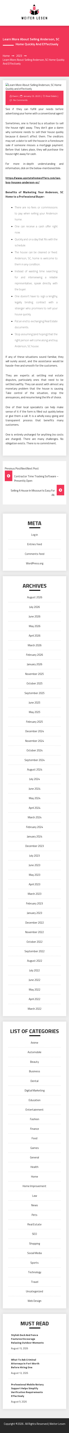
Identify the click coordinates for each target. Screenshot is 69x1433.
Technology (34, 1272)
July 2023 (34, 856)
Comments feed (34, 554)
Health (34, 1167)
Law (34, 1196)
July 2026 (34, 607)
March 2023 (34, 894)
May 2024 (34, 798)
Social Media (34, 1253)
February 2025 (34, 722)
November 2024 (34, 741)
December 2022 (34, 922)
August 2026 (34, 597)
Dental (34, 1081)
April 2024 (34, 808)
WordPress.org (34, 563)
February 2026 (34, 655)
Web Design (34, 1301)
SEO (34, 1234)
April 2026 (34, 635)
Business (34, 1071)
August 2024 (34, 769)
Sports (34, 1263)
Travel (34, 1282)
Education (34, 1100)
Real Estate (51, 96)
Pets (34, 1215)
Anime (34, 1043)
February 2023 (34, 903)
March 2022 (34, 1009)
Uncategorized (34, 1291)
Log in (34, 535)
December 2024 (34, 731)
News (34, 1205)
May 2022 (34, 989)
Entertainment (35, 1110)
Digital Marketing (35, 1090)
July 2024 (34, 779)
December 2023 (34, 846)
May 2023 (34, 875)
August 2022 (34, 961)
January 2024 (34, 836)
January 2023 (34, 913)
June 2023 (34, 865)
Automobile (34, 1052)
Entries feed (34, 544)
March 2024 (34, 817)
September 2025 (34, 693)
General (34, 1157)
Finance (34, 1129)
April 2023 (34, 884)
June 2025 (34, 702)
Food (34, 1138)
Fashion (34, 1119)
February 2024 (34, 827)
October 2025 (34, 683)
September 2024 (34, 760)
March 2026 (34, 645)
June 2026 (34, 616)
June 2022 (34, 980)
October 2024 (34, 750)
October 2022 (34, 942)
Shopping (34, 1243)
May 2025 (34, 712)
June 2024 (34, 789)
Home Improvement (34, 1186)
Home (34, 1176)
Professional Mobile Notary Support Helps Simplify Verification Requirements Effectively (27, 1390)
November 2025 (34, 674)
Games (34, 1148)
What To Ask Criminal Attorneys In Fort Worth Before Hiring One (25, 1363)
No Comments (20, 100)
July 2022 (34, 970)
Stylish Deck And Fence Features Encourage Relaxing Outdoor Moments (27, 1339)
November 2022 (34, 932)
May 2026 (34, 626)
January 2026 (34, 664)
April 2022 (34, 999)
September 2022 (34, 951)
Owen (15, 96)
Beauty (34, 1062)
